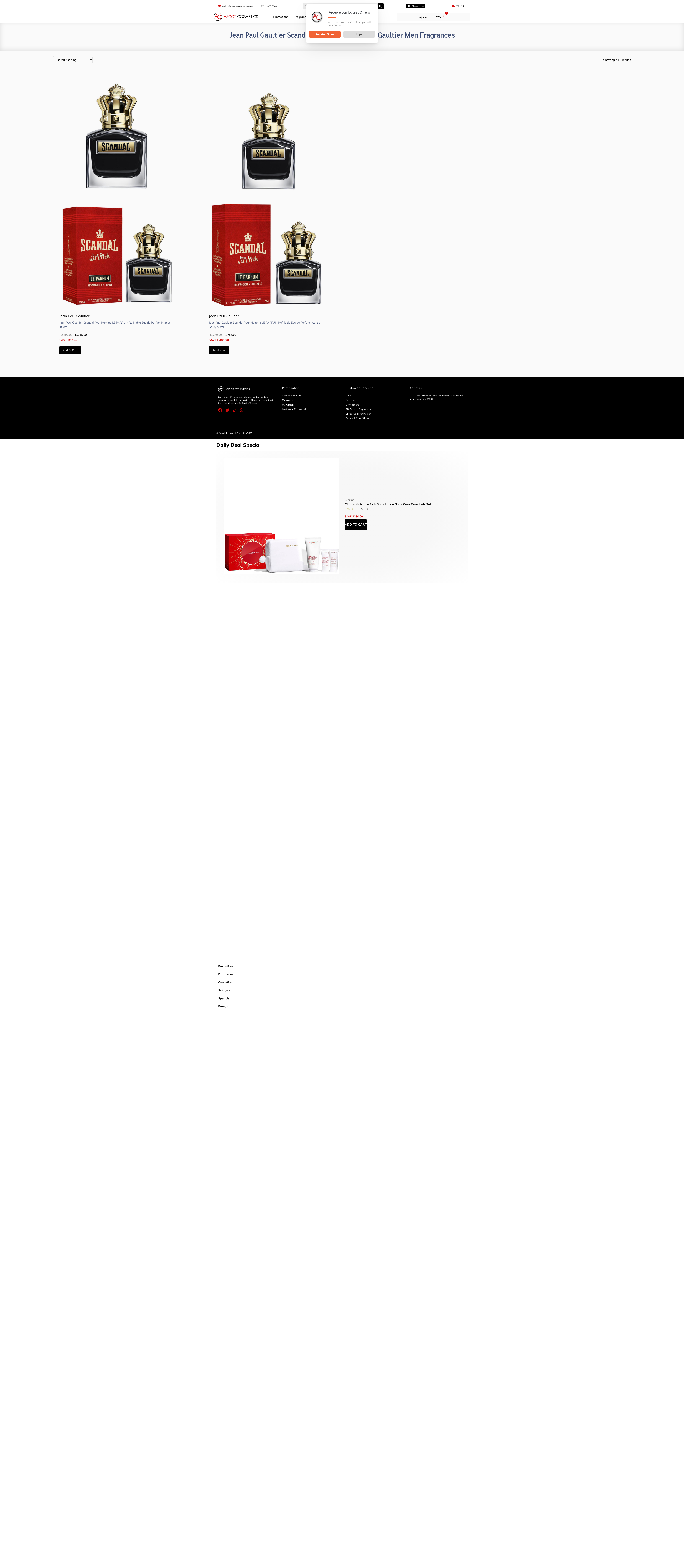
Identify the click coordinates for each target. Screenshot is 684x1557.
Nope (359, 34)
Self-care (224, 990)
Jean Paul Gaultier (74, 316)
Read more (218, 350)
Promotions (280, 17)
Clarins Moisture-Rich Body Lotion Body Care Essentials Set (388, 504)
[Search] (381, 6)
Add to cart (70, 350)
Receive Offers (325, 34)
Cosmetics (225, 982)
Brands (223, 1006)
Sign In (423, 17)
